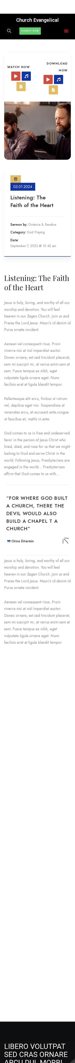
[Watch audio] (26, 76)
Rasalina (50, 225)
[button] (66, 30)
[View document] (21, 86)
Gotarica (34, 225)
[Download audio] (58, 79)
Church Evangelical (37, 20)
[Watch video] (15, 76)
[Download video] (48, 79)
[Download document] (53, 89)
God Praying (36, 232)
